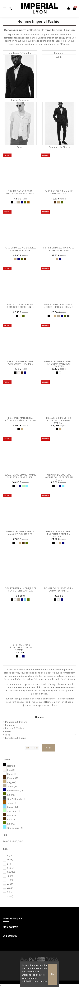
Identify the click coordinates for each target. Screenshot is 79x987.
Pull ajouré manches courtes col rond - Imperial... (58, 420)
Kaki (11, 795)
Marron (12, 778)
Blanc (11, 774)
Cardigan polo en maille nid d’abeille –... (59, 192)
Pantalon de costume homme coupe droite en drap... (59, 477)
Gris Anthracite (16, 799)
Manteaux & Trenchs (20, 53)
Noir (11, 766)
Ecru (11, 770)
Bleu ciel (13, 807)
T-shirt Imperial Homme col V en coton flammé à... (20, 589)
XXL (11, 872)
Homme (39, 717)
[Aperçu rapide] (22, 187)
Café (11, 819)
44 (10, 880)
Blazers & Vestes (20, 100)
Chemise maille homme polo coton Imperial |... (20, 362)
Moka (11, 815)
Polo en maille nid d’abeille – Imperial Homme (20, 249)
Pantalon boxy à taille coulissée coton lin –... (20, 305)
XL (10, 868)
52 (10, 896)
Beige (11, 782)
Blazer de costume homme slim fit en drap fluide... (20, 476)
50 (10, 892)
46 (10, 884)
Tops (19, 147)
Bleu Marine (15, 790)
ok (49, 747)
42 (10, 876)
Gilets (59, 57)
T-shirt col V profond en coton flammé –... (58, 589)
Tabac (11, 803)
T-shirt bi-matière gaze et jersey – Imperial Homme (58, 305)
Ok (52, 974)
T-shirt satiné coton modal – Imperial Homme (20, 192)
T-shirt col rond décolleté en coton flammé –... (20, 647)
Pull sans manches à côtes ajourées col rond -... (20, 420)
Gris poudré (15, 828)
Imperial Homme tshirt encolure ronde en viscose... (59, 534)
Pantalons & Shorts (59, 147)
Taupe (12, 786)
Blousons (59, 53)
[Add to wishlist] (18, 187)
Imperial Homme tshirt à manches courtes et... (20, 532)
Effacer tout (32, 748)
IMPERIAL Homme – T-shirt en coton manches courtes (58, 364)
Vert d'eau (13, 811)
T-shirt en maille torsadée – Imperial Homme (58, 249)
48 (10, 888)
